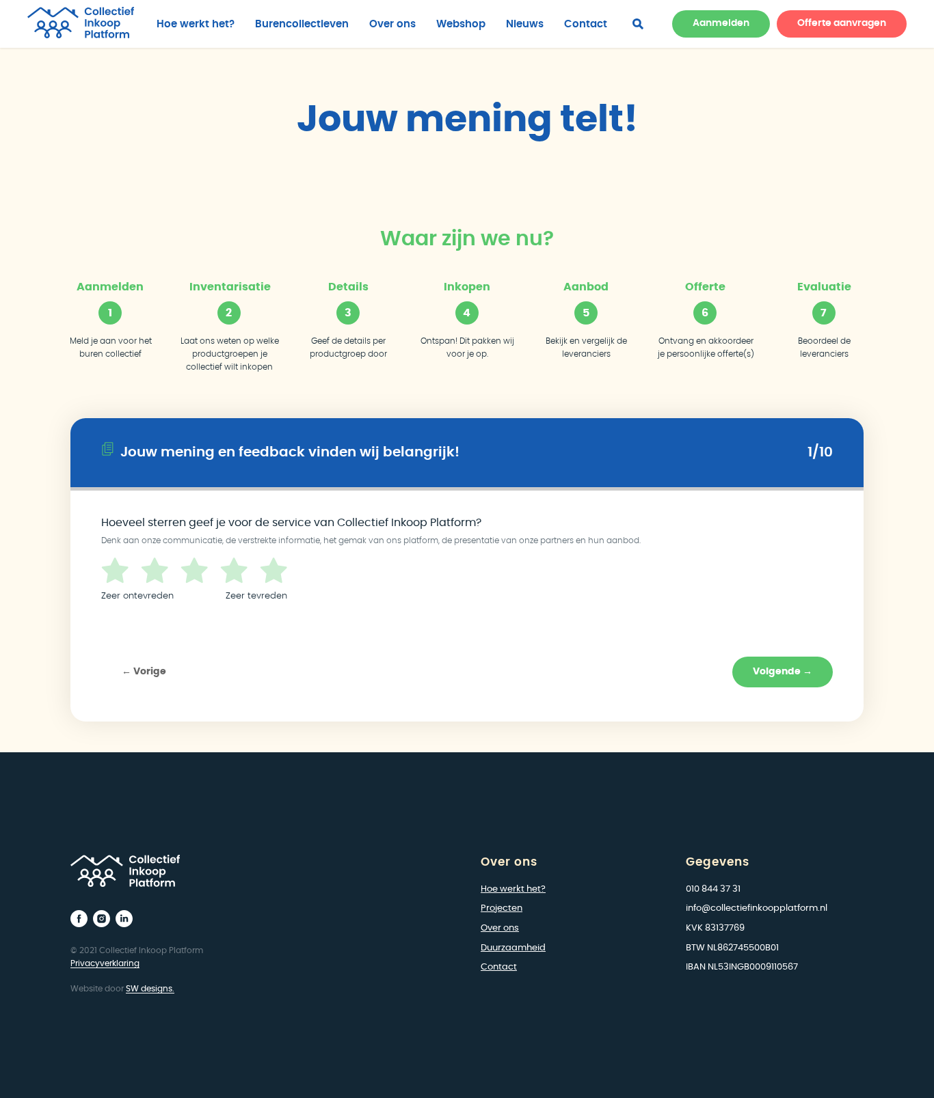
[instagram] (101, 918)
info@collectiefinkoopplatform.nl (756, 908)
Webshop (460, 24)
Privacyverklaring (104, 963)
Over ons (392, 24)
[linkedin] (124, 918)
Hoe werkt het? (196, 24)
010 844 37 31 (713, 889)
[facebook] (638, 24)
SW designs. (150, 989)
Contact (585, 24)
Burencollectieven (302, 24)
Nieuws (525, 24)
